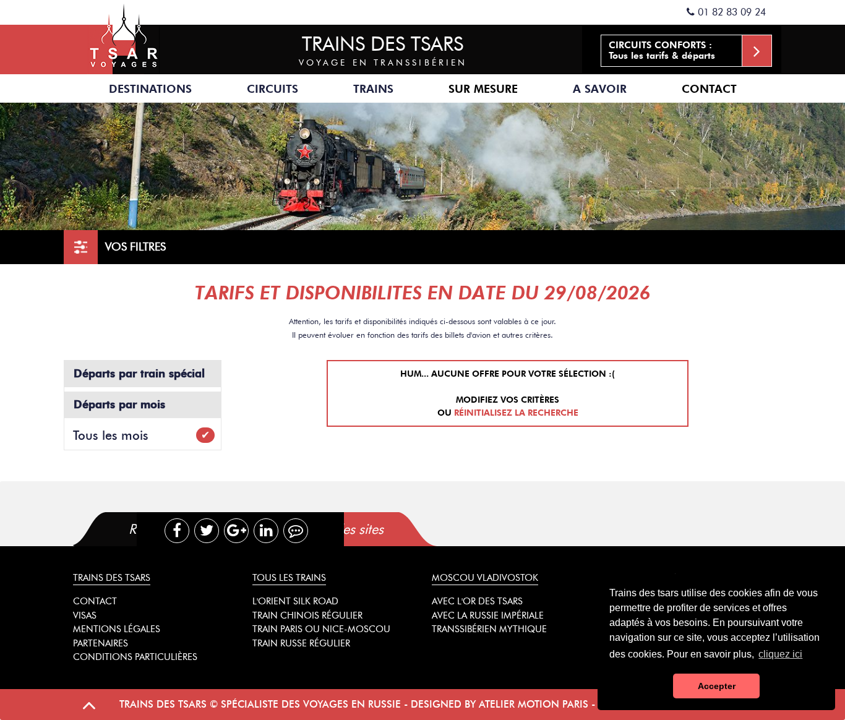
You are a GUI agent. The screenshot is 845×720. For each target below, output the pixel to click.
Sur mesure (483, 89)
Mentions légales (116, 629)
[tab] (386, 529)
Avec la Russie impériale (488, 615)
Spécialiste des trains (123, 37)
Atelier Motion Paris (533, 704)
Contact (709, 89)
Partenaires (100, 643)
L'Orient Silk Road (295, 601)
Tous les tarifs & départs (662, 50)
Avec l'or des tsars (477, 601)
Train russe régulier (301, 643)
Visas (85, 615)
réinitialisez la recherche (516, 413)
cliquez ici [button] (780, 654)
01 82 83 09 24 (730, 12)
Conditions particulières (135, 656)
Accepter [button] (717, 686)
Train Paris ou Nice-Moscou (321, 629)
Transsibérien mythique (489, 629)
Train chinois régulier (307, 615)
